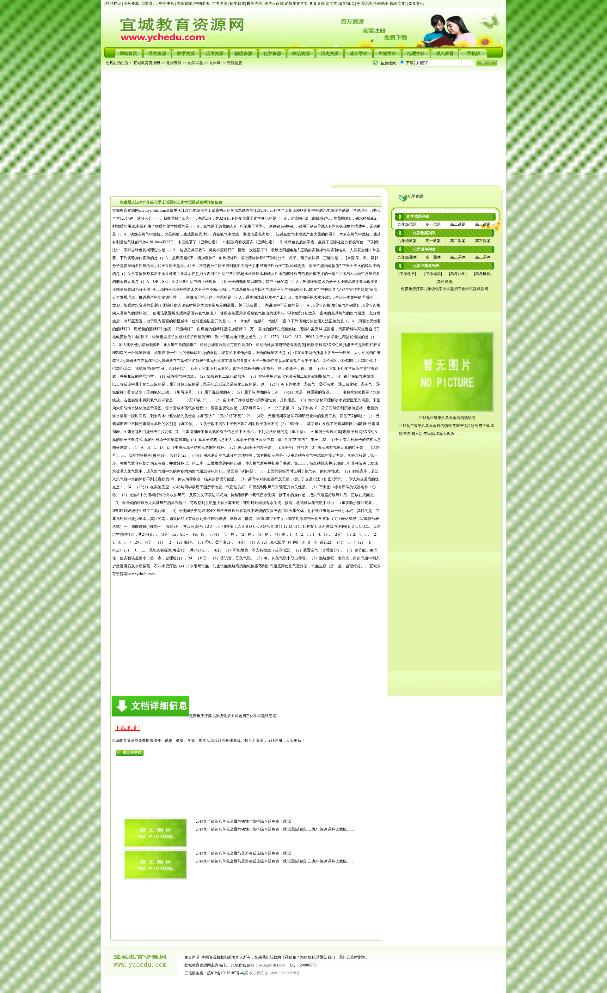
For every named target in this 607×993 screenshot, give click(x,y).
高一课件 (433, 257)
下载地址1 (127, 728)
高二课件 (457, 257)
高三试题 (482, 224)
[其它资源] (444, 281)
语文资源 (157, 53)
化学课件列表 (424, 249)
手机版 (473, 53)
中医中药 (167, 3)
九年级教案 (407, 241)
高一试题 (433, 224)
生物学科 (387, 53)
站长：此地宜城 (232, 965)
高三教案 (482, 241)
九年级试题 (407, 224)
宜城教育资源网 (146, 63)
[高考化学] (458, 273)
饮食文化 (416, 3)
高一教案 (433, 241)
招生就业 (237, 3)
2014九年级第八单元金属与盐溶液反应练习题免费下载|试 (243, 853)
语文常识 (333, 3)
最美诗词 (254, 3)
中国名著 (202, 3)
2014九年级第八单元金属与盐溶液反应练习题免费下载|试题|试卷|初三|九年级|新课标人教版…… (275, 861)
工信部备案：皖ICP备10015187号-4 (213, 973)
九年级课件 (407, 257)
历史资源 (330, 53)
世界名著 (220, 3)
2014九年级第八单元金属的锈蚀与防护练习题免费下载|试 (243, 821)
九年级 (215, 63)
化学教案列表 (424, 233)
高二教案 (457, 241)
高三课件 (482, 257)
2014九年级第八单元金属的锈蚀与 (447, 418)
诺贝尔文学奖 (296, 3)
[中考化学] (407, 273)
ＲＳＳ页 (316, 3)
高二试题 (457, 224)
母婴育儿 (149, 3)
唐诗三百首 (273, 3)
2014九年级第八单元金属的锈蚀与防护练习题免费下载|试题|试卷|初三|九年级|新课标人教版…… (275, 829)
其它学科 (358, 53)
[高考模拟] (483, 273)
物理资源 (243, 53)
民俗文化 (397, 3)
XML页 (349, 3)
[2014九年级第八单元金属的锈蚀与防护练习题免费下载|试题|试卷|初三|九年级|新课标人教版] (155, 846)
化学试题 (195, 63)
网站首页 (128, 53)
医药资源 (132, 3)
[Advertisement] (294, 125)
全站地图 (381, 3)
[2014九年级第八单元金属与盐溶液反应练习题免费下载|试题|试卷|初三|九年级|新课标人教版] (155, 878)
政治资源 (301, 53)
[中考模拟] (433, 273)
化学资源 (272, 53)
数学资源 (186, 53)
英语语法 (364, 3)
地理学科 (416, 53)
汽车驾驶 (185, 3)
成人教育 (445, 53)
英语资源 (215, 53)
